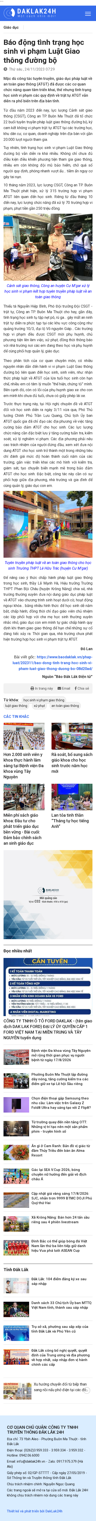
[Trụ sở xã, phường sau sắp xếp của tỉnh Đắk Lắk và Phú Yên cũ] (16, 1333)
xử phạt (39, 706)
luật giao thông (16, 706)
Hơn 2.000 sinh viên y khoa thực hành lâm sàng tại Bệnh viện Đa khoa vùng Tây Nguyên (23, 765)
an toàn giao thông (65, 706)
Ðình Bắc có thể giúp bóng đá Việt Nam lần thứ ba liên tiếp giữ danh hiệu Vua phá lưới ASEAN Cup (59, 1246)
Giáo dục (11, 27)
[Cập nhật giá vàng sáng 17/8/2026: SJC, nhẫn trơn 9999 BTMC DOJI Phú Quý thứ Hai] (16, 1200)
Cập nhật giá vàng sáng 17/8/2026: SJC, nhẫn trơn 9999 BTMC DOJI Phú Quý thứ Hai (61, 1198)
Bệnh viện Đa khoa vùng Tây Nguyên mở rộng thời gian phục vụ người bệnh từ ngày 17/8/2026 (61, 1055)
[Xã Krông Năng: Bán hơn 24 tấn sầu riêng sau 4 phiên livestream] (16, 1224)
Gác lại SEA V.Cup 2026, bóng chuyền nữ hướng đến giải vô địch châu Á (58, 1174)
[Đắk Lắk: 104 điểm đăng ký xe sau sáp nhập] (16, 1285)
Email (65, 688)
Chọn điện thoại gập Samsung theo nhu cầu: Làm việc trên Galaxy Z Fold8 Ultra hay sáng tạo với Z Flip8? (61, 1103)
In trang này (43, 688)
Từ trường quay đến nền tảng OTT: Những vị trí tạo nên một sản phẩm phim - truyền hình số (59, 1127)
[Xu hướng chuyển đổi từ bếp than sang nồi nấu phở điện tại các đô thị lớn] (17, 1391)
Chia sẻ (83, 688)
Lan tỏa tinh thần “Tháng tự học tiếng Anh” (70, 821)
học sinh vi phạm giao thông (44, 700)
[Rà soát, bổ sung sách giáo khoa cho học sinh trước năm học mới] (72, 736)
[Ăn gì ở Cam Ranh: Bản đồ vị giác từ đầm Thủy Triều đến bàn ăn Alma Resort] (16, 1152)
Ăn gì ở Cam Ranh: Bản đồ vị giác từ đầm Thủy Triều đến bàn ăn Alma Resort (60, 1150)
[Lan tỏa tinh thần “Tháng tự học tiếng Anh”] (72, 797)
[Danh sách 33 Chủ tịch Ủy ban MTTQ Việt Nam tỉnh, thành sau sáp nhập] (16, 1309)
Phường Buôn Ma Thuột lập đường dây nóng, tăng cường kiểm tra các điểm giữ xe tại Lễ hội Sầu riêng (60, 1079)
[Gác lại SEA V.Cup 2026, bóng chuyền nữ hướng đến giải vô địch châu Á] (16, 1176)
